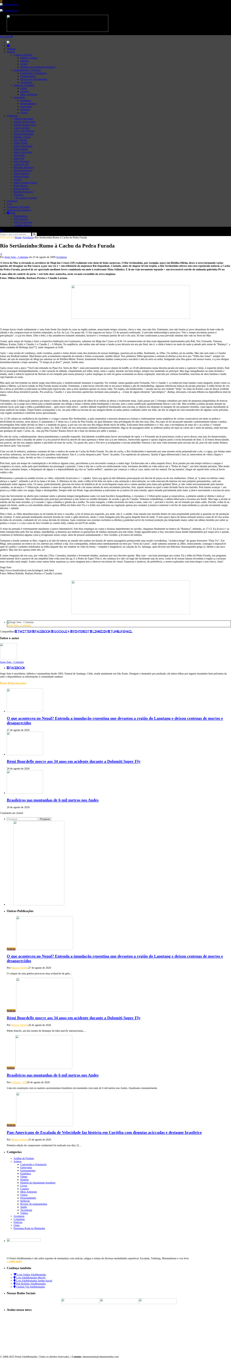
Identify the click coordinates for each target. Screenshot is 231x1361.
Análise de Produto (24, 1158)
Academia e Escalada (18, 206)
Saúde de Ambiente (24, 85)
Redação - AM (19, 1082)
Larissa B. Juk (21, 164)
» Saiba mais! (14, 1261)
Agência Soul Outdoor (19, 210)
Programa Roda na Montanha (29, 1228)
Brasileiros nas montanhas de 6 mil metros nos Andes (53, 800)
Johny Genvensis (23, 152)
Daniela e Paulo (22, 137)
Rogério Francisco (23, 191)
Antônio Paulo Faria (24, 121)
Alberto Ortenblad (23, 118)
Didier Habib (21, 143)
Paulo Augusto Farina (25, 182)
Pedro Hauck (21, 185)
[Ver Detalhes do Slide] (131, 317)
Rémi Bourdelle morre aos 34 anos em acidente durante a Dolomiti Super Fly (74, 761)
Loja (9, 203)
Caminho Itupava (23, 225)
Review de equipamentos (33, 79)
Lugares (24, 91)
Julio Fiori (19, 158)
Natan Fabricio (21, 173)
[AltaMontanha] (9, 4)
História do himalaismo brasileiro (37, 67)
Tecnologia (26, 82)
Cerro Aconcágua (23, 222)
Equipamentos (28, 76)
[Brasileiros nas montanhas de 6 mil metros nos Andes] (25, 792)
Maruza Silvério (19, 967)
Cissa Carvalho (22, 127)
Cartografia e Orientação (33, 73)
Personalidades (28, 103)
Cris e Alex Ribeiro (24, 130)
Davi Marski (20, 140)
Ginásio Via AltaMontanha (30, 1286)
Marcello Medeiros (24, 167)
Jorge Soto (19, 155)
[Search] (1, 7)
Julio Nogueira (21, 161)
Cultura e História (23, 54)
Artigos (11, 51)
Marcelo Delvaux (23, 170)
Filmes (23, 1176)
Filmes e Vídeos (29, 57)
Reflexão (25, 109)
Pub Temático (21, 219)
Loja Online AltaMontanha (31, 1274)
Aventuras (12, 200)
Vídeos (24, 1213)
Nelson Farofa (21, 176)
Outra (17, 1225)
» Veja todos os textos (25, 197)
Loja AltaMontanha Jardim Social (34, 1280)
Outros (24, 112)
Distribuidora (21, 216)
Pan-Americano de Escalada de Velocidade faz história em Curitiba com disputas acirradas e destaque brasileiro (104, 1132)
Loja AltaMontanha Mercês (30, 1277)
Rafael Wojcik (21, 188)
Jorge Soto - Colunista (16, 257)
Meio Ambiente (28, 94)
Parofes (17, 179)
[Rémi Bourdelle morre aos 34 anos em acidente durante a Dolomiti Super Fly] (25, 754)
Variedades (19, 97)
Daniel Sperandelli (23, 133)
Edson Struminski (23, 146)
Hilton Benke (21, 149)
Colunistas (12, 115)
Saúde (23, 88)
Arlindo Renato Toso (25, 124)
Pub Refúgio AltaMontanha (31, 1283)
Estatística (25, 100)
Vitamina (18, 194)
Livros (23, 64)
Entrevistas (26, 106)
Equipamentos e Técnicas (27, 70)
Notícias (11, 48)
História (24, 60)
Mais (12, 213)
